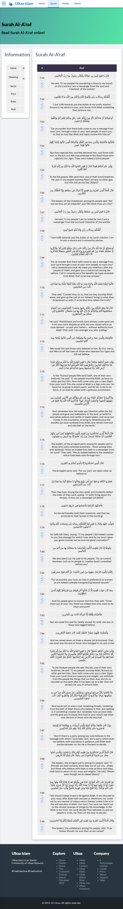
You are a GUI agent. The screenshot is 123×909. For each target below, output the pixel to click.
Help (102, 880)
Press (102, 872)
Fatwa (62, 866)
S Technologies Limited (106, 863)
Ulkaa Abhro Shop (82, 877)
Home (42, 3)
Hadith (65, 3)
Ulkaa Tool (84, 883)
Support (104, 877)
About (77, 3)
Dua (61, 869)
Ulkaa (82, 860)
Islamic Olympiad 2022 (64, 880)
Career (103, 869)
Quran (53, 3)
